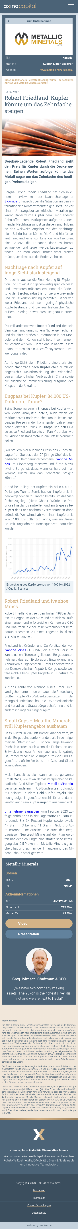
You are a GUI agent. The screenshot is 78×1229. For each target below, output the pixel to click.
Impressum (39, 1197)
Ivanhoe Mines (15, 650)
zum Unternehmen (39, 21)
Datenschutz (39, 1212)
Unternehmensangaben (22, 811)
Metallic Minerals (60, 784)
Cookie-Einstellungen (39, 1205)
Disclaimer (39, 1190)
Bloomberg (12, 201)
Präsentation (28, 934)
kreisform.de (45, 1225)
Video (22, 923)
